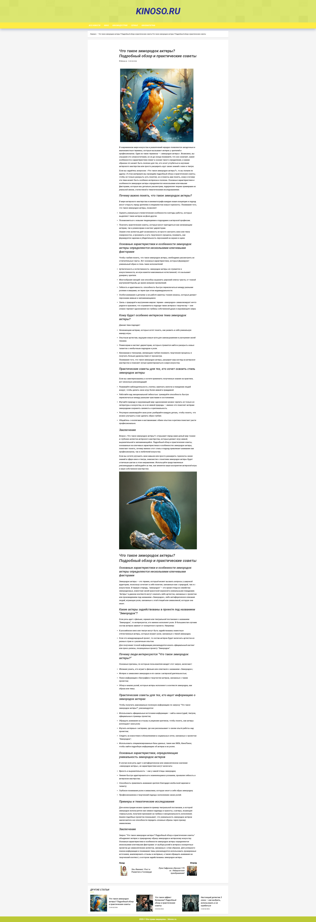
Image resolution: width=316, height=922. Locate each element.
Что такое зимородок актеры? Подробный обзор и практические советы (121, 901)
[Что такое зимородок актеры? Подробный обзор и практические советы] (98, 903)
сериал (134, 25)
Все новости (94, 25)
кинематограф (148, 25)
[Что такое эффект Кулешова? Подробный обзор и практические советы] (144, 903)
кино (106, 25)
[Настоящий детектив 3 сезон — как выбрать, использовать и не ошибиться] (190, 903)
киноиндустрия (119, 25)
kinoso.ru (158, 11)
